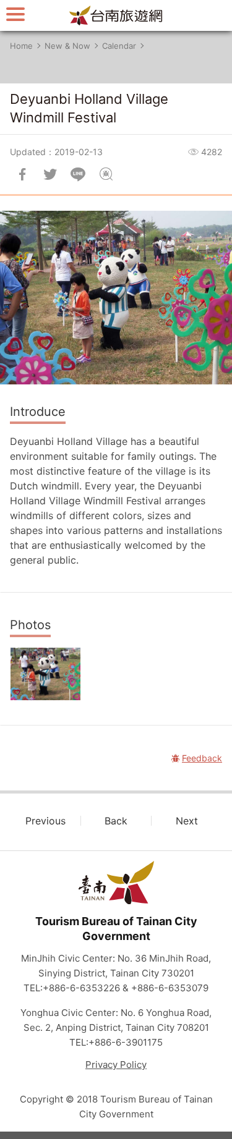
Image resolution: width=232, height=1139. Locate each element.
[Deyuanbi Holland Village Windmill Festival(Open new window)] (45, 674)
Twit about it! (50, 174)
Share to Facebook (22, 174)
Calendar (119, 46)
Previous (45, 821)
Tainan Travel (116, 15)
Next (187, 821)
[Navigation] (15, 14)
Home (21, 46)
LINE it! (78, 174)
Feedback (105, 174)
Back (116, 821)
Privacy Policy (116, 1064)
